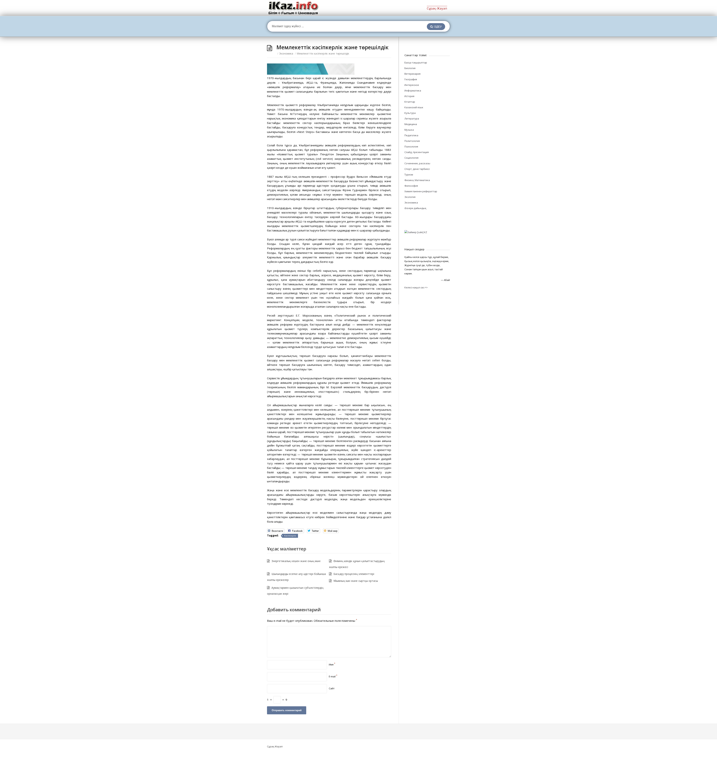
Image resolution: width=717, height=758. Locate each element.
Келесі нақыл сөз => (416, 287)
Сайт (332, 688)
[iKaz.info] (293, 8)
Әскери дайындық (415, 208)
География (410, 79)
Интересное (411, 85)
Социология (411, 157)
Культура (410, 113)
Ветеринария (412, 73)
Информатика (412, 90)
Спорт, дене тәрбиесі (417, 169)
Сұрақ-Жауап (437, 8)
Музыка (409, 129)
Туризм (408, 174)
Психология (411, 146)
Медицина (410, 124)
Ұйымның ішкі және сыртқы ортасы (355, 581)
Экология (409, 197)
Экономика (286, 53)
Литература (411, 118)
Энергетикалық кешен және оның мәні (295, 561)
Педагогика (411, 135)
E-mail (333, 676)
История (409, 96)
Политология (412, 141)
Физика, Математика (417, 180)
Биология (409, 68)
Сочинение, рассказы (417, 163)
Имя (332, 664)
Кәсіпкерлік (290, 535)
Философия (411, 185)
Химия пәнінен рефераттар (420, 191)
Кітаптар (409, 101)
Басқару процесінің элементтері (353, 574)
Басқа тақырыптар (415, 62)
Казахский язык (413, 107)
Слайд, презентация (416, 152)
